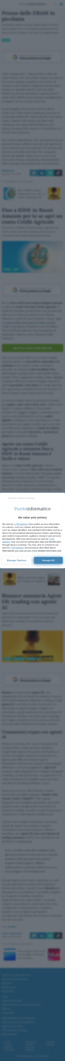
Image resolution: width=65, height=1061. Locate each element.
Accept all (48, 560)
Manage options (16, 560)
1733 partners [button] (21, 524)
